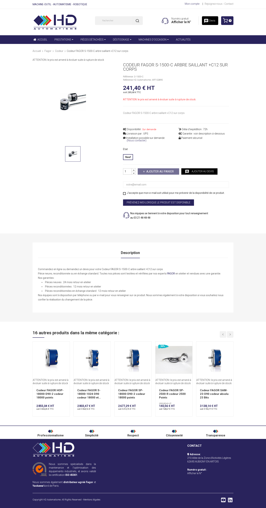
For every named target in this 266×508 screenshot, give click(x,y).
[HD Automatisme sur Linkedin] (230, 501)
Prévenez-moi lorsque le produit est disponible (158, 202)
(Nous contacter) (136, 140)
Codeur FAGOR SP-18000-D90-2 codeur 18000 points (131, 394)
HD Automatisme (52, 499)
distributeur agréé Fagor (78, 482)
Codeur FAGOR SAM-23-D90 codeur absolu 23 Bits (214, 394)
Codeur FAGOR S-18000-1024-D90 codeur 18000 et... (89, 394)
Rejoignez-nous (213, 3)
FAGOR (171, 273)
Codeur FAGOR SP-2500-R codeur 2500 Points (172, 394)
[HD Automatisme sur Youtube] (223, 501)
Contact (228, 3)
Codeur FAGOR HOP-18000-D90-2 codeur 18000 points (50, 394)
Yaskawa (38, 485)
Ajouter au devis (199, 171)
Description (130, 253)
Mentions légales (91, 499)
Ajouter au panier (160, 171)
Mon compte (192, 3)
